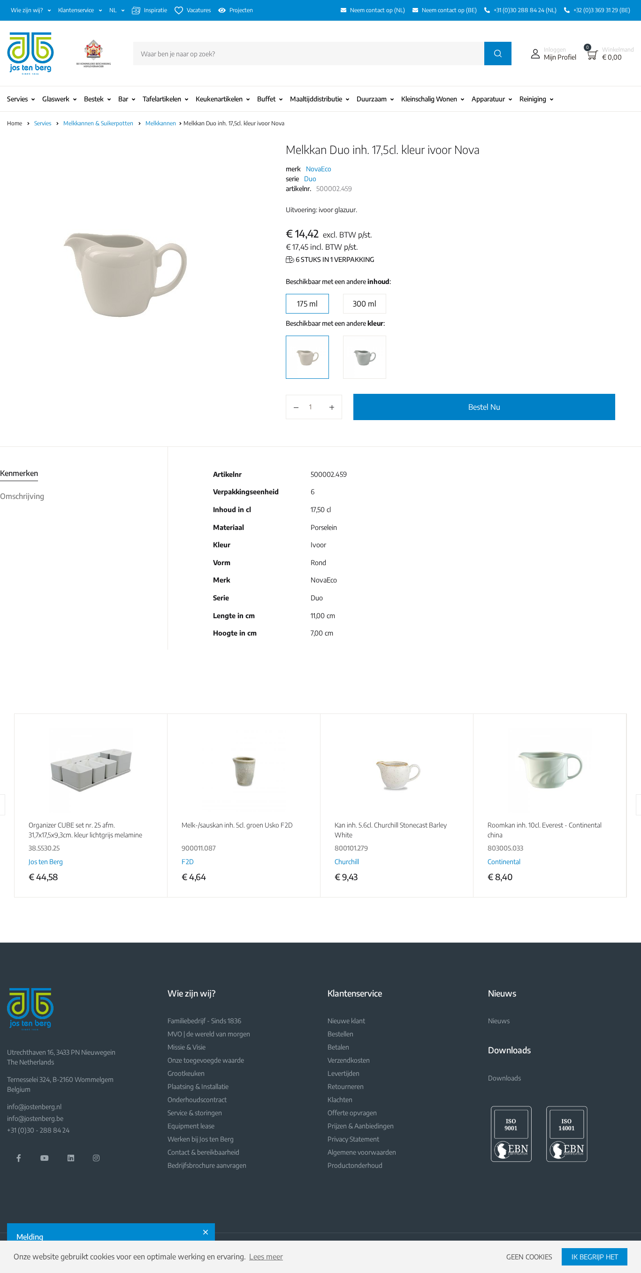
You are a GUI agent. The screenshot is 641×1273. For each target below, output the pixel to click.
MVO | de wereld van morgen (209, 1034)
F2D (188, 862)
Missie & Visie (187, 1047)
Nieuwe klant (346, 1021)
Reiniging (532, 99)
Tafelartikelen (162, 99)
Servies (17, 99)
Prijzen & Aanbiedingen (361, 1126)
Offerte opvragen (352, 1113)
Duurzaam (372, 99)
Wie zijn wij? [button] (27, 10)
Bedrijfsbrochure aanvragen (207, 1165)
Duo (310, 179)
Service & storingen (195, 1113)
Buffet (266, 99)
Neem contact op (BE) (449, 10)
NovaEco (318, 169)
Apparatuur (488, 99)
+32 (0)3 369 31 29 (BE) (601, 10)
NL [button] (113, 10)
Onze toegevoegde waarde (206, 1060)
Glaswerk (55, 99)
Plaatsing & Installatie (198, 1086)
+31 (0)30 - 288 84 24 (38, 1130)
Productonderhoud (355, 1165)
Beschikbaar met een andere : (338, 281)
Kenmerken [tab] (19, 473)
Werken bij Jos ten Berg (201, 1139)
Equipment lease (191, 1126)
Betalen (338, 1047)
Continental (504, 862)
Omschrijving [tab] (22, 496)
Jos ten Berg (46, 862)
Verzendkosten (349, 1060)
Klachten (340, 1100)
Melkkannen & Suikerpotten (99, 123)
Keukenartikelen (219, 99)
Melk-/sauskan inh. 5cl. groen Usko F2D (237, 825)
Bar (123, 99)
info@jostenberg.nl (34, 1107)
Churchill (347, 862)
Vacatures (199, 10)
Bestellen (340, 1034)
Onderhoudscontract (197, 1100)
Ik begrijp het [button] (595, 1256)
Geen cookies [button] (529, 1256)
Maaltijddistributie (316, 99)
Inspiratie (155, 10)
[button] (551, 53)
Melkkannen (161, 123)
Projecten (241, 10)
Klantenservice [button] (76, 10)
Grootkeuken (186, 1073)
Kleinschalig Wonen (429, 99)
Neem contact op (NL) (377, 10)
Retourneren (346, 1086)
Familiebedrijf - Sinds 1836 (204, 1021)
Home (14, 123)
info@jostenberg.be (35, 1118)
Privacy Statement (353, 1139)
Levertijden (343, 1073)
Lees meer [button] (266, 1256)
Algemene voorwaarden (362, 1152)
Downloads (504, 1078)
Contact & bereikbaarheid (203, 1152)
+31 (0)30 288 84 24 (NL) (525, 10)
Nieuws (499, 1021)
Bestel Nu (484, 407)
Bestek (94, 99)
